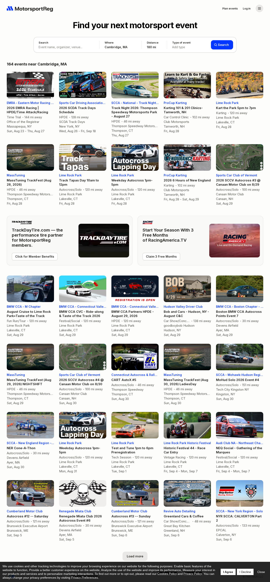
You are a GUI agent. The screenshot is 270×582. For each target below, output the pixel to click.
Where (109, 42)
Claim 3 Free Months (161, 256)
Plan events (230, 8)
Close (261, 572)
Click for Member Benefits (34, 256)
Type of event (181, 45)
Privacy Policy (193, 573)
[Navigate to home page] (30, 8)
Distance (152, 45)
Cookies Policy (167, 573)
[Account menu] (259, 8)
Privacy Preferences (84, 577)
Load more (135, 556)
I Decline (245, 572)
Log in (247, 8)
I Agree (228, 572)
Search (43, 42)
